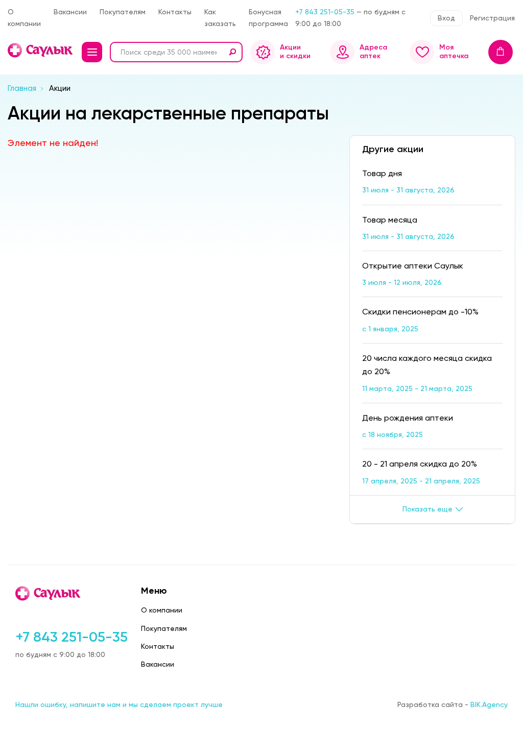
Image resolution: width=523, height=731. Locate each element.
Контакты (175, 12)
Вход (446, 18)
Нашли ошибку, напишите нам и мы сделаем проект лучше (119, 704)
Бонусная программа (268, 18)
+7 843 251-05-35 (324, 12)
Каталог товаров (92, 52)
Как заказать (220, 18)
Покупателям (123, 12)
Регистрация (492, 18)
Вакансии (70, 12)
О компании (24, 18)
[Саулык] (41, 50)
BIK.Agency (489, 704)
